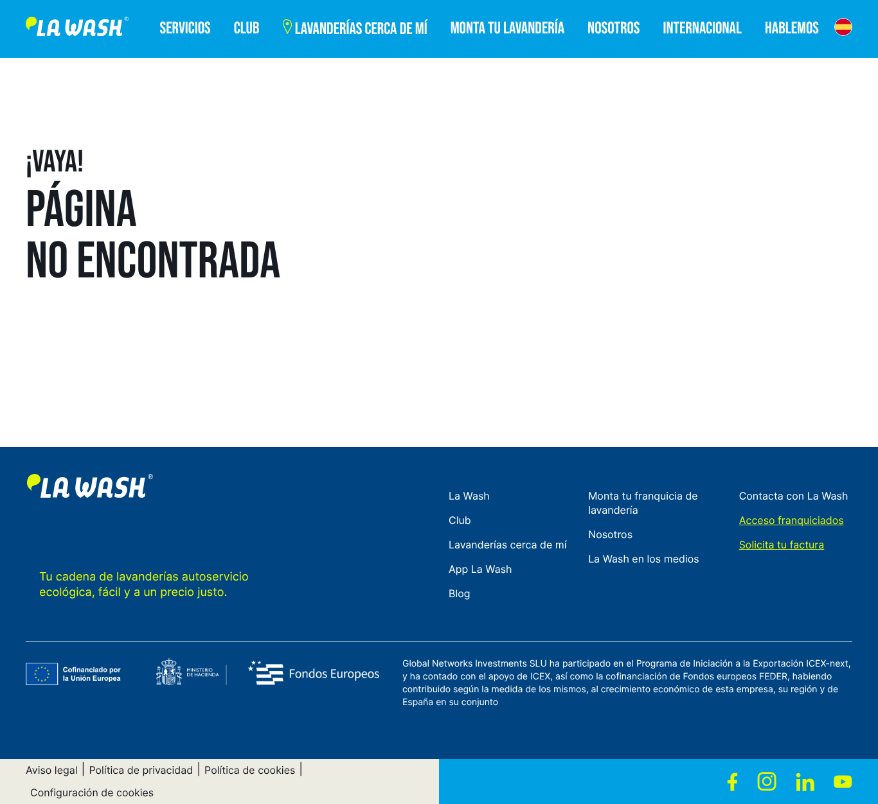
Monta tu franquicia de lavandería (643, 502)
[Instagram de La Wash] (766, 781)
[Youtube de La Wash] (843, 781)
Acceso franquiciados (791, 520)
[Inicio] (77, 29)
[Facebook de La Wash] (732, 781)
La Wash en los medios (643, 558)
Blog (459, 593)
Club (460, 520)
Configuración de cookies (92, 792)
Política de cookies (249, 770)
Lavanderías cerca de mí (507, 544)
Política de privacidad (141, 770)
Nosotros (610, 534)
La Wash (469, 495)
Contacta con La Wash (793, 495)
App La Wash (480, 569)
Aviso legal (52, 770)
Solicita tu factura (782, 544)
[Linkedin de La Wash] (805, 781)
